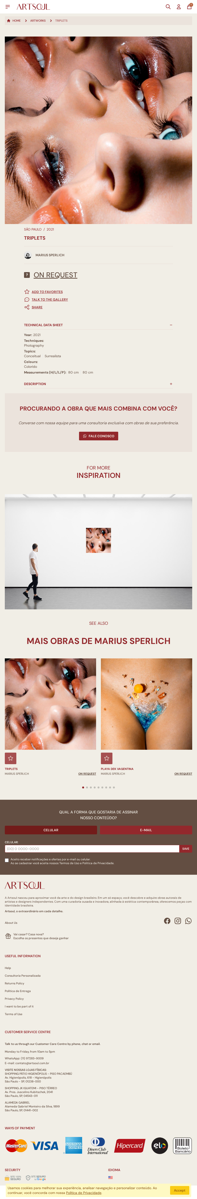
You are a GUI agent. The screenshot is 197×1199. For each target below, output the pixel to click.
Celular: (11, 842)
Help (8, 968)
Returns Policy (14, 983)
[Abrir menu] (8, 7)
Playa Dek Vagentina (117, 769)
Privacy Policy (14, 999)
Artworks (38, 21)
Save (185, 849)
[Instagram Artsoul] (178, 921)
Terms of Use (13, 1014)
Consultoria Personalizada (23, 976)
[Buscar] (168, 7)
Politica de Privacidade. (98, 863)
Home (16, 21)
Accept (179, 1190)
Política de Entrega (18, 991)
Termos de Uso (69, 863)
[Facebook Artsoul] (167, 921)
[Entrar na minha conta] (179, 7)
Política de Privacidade (83, 1193)
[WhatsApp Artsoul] (188, 921)
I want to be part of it (19, 1006)
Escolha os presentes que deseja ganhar (41, 938)
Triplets (11, 769)
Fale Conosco (101, 436)
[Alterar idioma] (110, 1177)
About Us (11, 923)
